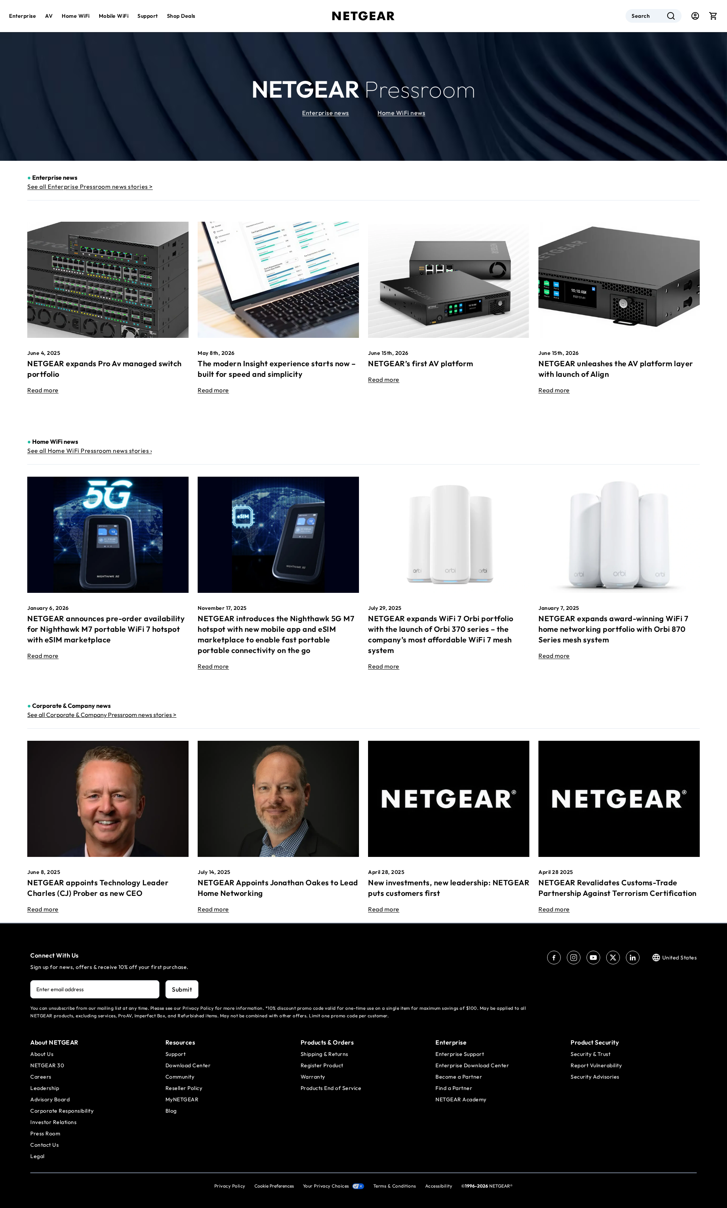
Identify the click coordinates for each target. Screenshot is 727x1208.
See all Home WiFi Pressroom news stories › (89, 450)
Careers (40, 1076)
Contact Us (44, 1144)
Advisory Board (50, 1099)
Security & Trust (590, 1054)
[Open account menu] (695, 16)
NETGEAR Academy (461, 1099)
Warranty (313, 1076)
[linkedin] (633, 957)
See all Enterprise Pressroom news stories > (90, 186)
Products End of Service (331, 1088)
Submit (182, 989)
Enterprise (22, 15)
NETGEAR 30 (47, 1065)
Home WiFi (76, 15)
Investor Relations (53, 1122)
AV (49, 15)
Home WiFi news (401, 113)
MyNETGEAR (182, 1099)
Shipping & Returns (324, 1054)
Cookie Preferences (274, 1186)
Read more (43, 390)
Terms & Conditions (394, 1186)
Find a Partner (453, 1088)
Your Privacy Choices (326, 1186)
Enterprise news (325, 113)
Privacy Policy (229, 1186)
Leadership (44, 1088)
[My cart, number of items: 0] (713, 15)
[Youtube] (593, 957)
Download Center (188, 1065)
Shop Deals (181, 15)
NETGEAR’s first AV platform (420, 363)
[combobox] (654, 16)
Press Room (45, 1133)
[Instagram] (573, 957)
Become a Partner (458, 1076)
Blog (171, 1110)
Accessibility (438, 1186)
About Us (41, 1054)
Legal (37, 1156)
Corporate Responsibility (62, 1110)
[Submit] (671, 15)
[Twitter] (613, 957)
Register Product (322, 1065)
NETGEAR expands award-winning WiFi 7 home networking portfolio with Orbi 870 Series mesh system (613, 629)
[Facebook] (554, 957)
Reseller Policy (184, 1088)
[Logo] (363, 15)
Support (147, 15)
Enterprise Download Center (472, 1065)
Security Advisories (595, 1076)
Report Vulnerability (596, 1065)
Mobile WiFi (114, 15)
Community (180, 1076)
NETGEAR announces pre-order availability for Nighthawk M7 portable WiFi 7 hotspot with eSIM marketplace (106, 629)
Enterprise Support (459, 1054)
